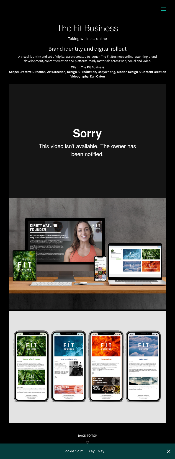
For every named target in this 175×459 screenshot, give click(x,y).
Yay (91, 451)
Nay (101, 451)
